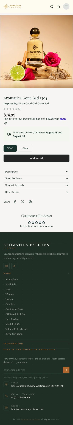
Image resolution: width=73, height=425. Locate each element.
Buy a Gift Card (14, 333)
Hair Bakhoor (13, 319)
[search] (52, 6)
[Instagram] (7, 266)
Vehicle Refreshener (16, 329)
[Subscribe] (66, 370)
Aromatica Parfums (30, 419)
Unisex (9, 299)
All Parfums (11, 279)
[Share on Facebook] (15, 202)
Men (7, 289)
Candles (10, 304)
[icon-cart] (58, 6)
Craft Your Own (14, 309)
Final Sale (10, 284)
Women (9, 294)
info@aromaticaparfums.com (27, 409)
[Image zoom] (36, 51)
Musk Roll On (12, 324)
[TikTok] (14, 266)
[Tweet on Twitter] (22, 202)
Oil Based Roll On (15, 314)
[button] (36, 158)
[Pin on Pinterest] (30, 202)
